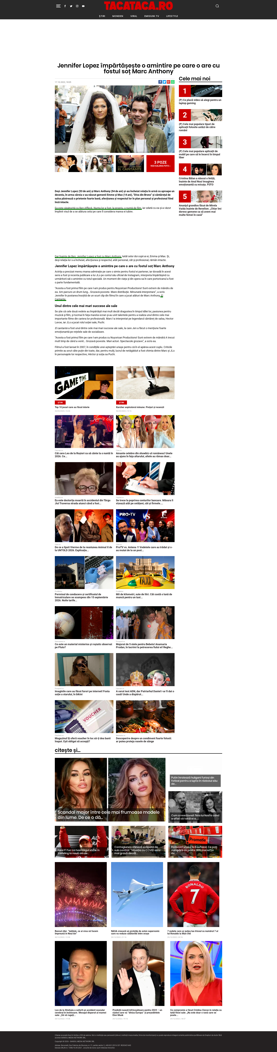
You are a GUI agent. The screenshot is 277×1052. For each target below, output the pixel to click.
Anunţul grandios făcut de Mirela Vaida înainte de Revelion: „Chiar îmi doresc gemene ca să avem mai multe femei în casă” (200, 210)
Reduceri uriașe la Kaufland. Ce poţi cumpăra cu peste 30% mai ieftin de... (194, 850)
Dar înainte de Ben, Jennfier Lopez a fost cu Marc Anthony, (88, 256)
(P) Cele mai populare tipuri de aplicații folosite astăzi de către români (197, 127)
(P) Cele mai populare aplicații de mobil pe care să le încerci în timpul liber (199, 154)
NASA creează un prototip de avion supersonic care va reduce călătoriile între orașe (135, 932)
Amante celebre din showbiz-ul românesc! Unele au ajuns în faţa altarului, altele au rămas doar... (144, 455)
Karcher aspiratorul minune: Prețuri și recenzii (140, 407)
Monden (117, 16)
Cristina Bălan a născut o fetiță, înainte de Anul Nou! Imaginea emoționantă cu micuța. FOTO (197, 181)
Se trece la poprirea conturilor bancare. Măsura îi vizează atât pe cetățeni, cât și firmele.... (144, 502)
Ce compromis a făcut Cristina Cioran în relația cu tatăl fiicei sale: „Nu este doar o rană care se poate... (196, 1012)
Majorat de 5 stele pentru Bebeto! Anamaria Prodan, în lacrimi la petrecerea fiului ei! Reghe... (144, 646)
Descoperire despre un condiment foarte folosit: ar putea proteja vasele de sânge (144, 740)
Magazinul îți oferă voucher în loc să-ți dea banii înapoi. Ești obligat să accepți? (83, 740)
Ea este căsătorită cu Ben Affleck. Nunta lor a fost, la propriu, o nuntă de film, (98, 207)
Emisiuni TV (151, 16)
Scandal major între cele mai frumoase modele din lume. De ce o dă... (109, 815)
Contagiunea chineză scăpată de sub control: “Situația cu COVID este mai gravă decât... (137, 850)
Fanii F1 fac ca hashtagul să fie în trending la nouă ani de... (79, 852)
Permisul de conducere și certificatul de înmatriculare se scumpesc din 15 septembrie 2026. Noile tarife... (81, 597)
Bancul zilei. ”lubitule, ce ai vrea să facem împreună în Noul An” (76, 932)
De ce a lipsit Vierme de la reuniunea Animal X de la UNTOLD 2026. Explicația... (83, 549)
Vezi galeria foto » (160, 163)
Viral (133, 16)
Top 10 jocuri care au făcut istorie (72, 407)
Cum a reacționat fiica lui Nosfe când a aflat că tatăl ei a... (195, 817)
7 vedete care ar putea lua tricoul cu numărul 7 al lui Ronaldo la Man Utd (192, 932)
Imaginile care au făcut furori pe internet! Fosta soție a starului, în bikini (82, 693)
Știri (102, 16)
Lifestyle (172, 16)
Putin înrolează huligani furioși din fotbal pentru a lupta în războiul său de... (194, 780)
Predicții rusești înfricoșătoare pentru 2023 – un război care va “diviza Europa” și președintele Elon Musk (137, 1012)
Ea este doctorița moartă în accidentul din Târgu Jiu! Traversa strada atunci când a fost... (82, 502)
